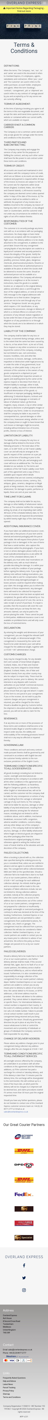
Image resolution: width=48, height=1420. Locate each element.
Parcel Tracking (9, 1388)
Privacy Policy (8, 1391)
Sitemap (6, 1394)
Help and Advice (9, 1381)
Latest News (8, 1384)
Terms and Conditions (12, 1397)
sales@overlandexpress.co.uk (16, 1111)
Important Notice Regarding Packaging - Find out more (25, 9)
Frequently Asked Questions (14, 1378)
